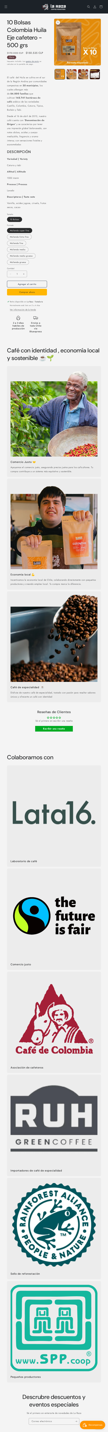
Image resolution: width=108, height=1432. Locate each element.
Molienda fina (16, 243)
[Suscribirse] (76, 1421)
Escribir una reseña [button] (54, 728)
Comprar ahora (27, 292)
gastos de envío (32, 61)
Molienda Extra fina (19, 236)
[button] (6, 7)
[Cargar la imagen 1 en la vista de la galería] (60, 74)
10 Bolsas (14, 219)
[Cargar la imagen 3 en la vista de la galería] (83, 74)
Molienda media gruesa (21, 255)
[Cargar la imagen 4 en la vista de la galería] (95, 74)
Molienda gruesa (18, 262)
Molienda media (17, 249)
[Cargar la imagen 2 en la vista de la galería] (71, 74)
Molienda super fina (19, 230)
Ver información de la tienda (23, 309)
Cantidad (10, 268)
